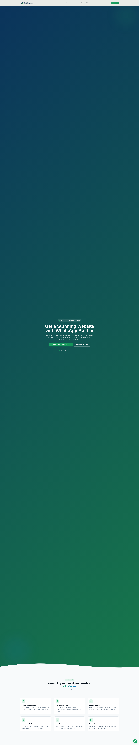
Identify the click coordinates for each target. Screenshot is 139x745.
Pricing (68, 3)
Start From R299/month (60, 344)
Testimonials (78, 3)
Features (60, 3)
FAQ (86, 3)
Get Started (115, 2)
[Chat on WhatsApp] (135, 741)
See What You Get (82, 344)
